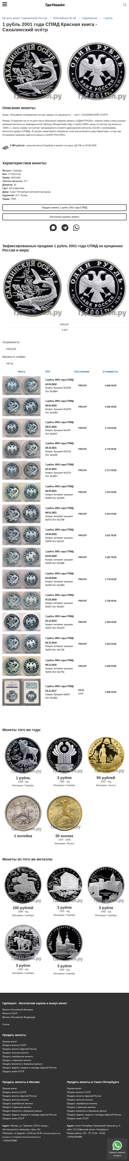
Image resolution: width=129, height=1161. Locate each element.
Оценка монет (9, 1041)
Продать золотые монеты (15, 1052)
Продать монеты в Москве (21, 1082)
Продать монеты (14, 1035)
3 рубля (64, 778)
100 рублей (23, 908)
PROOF (11, 349)
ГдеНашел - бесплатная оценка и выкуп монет (34, 1003)
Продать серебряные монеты (17, 1056)
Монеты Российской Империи (17, 1009)
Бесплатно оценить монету (64, 216)
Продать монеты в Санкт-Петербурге (93, 1082)
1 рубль (23, 778)
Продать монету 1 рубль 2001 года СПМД (64, 207)
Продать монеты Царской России (19, 1049)
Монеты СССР (9, 1013)
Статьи (5, 1024)
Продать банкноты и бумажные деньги (22, 1064)
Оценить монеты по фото (117, 1154)
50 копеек (64, 836)
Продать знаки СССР (13, 1071)
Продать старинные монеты (16, 1060)
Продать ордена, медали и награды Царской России (29, 1067)
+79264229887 (9, 1140)
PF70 (9, 363)
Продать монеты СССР (14, 1045)
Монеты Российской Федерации (18, 1017)
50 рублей (106, 778)
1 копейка (23, 836)
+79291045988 (74, 1137)
